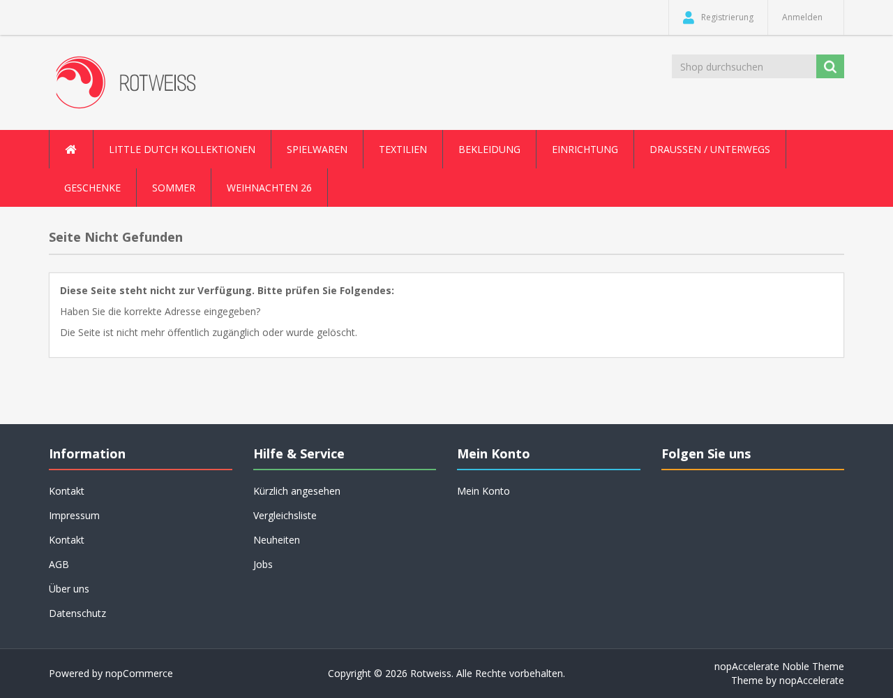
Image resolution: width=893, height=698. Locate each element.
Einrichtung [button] (585, 149)
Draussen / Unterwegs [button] (710, 149)
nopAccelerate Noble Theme (779, 666)
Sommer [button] (173, 187)
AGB (59, 564)
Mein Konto (483, 490)
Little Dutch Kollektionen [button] (182, 149)
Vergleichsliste (285, 515)
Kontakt (66, 539)
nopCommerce (139, 673)
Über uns (69, 588)
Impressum (74, 515)
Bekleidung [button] (489, 149)
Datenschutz (77, 613)
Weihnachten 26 (269, 187)
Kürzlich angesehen (296, 490)
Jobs (263, 564)
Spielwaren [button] (317, 149)
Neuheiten (276, 539)
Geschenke (92, 187)
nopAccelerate (811, 680)
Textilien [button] (403, 149)
